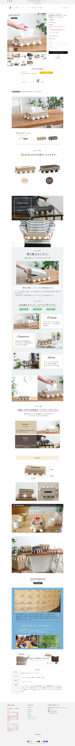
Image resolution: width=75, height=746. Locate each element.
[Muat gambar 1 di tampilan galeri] (10, 56)
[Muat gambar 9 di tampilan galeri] (24, 63)
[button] (17, 8)
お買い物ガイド (58, 57)
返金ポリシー (30, 711)
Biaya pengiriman (58, 26)
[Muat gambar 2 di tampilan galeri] (17, 56)
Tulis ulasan (46, 72)
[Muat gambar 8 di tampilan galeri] (17, 63)
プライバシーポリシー (32, 719)
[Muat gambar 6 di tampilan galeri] (43, 56)
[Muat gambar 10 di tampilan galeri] (30, 63)
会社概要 (29, 707)
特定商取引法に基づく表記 (32, 717)
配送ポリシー (30, 713)
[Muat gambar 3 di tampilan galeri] (24, 56)
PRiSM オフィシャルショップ (35, 743)
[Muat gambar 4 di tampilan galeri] (30, 56)
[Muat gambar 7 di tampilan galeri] (10, 63)
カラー (50, 41)
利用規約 (29, 715)
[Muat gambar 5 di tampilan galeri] (37, 56)
